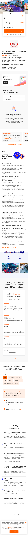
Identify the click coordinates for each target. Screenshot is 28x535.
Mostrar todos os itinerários (9, 247)
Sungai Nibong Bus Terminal (13, 409)
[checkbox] (7, 34)
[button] (26, 3)
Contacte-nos (14, 518)
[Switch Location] (22, 16)
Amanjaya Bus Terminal (12, 400)
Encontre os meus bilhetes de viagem (14, 31)
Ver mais (14, 358)
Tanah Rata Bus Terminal (12, 392)
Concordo (14, 531)
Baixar (5, 82)
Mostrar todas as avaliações (15, 144)
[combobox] (14, 14)
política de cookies (9, 527)
